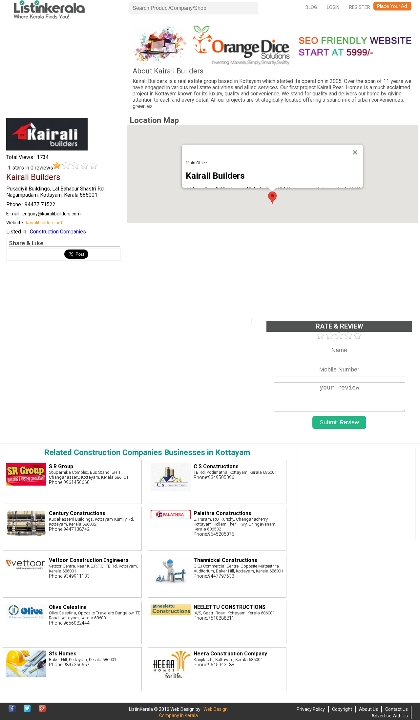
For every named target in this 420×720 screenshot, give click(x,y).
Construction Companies (58, 232)
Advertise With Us (389, 715)
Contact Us (396, 709)
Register (359, 7)
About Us (368, 709)
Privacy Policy (311, 709)
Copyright (342, 709)
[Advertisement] (64, 71)
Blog (311, 7)
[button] (272, 197)
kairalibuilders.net (44, 222)
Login (333, 7)
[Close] (355, 152)
